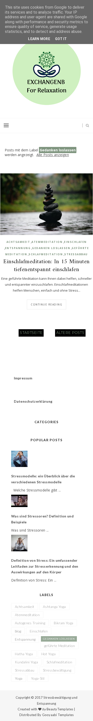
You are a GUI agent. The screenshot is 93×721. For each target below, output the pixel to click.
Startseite (31, 332)
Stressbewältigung (57, 670)
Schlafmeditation (46, 254)
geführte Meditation (59, 646)
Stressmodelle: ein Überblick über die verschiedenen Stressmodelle (43, 479)
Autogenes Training (30, 623)
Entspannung (18, 248)
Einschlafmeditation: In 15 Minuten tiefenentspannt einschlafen (46, 266)
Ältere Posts (70, 332)
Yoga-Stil (38, 678)
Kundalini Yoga (26, 662)
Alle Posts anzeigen (52, 154)
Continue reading (46, 304)
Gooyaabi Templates (58, 715)
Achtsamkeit (18, 242)
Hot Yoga (48, 654)
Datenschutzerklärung (33, 401)
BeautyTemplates (60, 709)
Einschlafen (75, 242)
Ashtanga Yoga (54, 607)
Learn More (39, 39)
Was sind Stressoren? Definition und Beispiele (42, 519)
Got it (61, 39)
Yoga (18, 678)
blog (18, 631)
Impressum (23, 378)
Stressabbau (76, 254)
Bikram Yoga (63, 623)
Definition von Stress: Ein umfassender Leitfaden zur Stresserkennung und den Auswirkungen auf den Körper (44, 566)
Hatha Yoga (24, 654)
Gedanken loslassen (51, 248)
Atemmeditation (46, 242)
